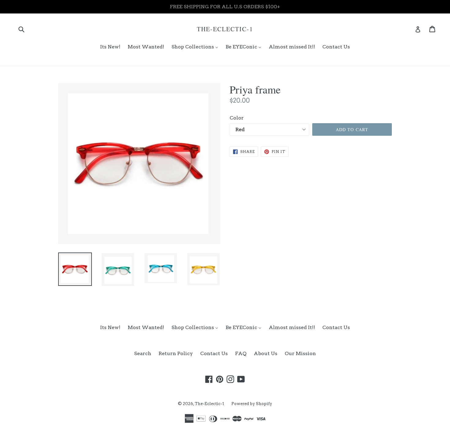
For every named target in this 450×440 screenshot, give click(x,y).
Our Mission (300, 353)
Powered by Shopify (251, 403)
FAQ (240, 353)
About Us (265, 353)
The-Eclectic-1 (225, 29)
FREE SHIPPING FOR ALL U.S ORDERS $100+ (225, 6)
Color (237, 118)
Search (142, 353)
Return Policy (176, 353)
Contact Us (214, 353)
